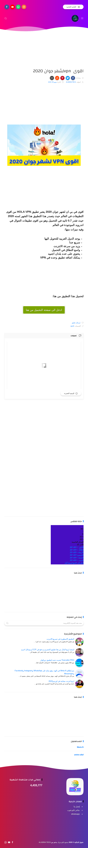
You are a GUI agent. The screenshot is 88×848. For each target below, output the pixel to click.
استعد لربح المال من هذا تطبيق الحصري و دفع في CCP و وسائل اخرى (47, 650)
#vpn (72, 326)
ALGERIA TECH (45, 842)
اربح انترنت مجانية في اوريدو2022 (61, 681)
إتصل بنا (77, 807)
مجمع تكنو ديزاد (63, 842)
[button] (73, 78)
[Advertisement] (44, 52)
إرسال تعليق (76, 323)
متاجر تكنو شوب (73, 810)
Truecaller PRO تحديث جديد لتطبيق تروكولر (57, 660)
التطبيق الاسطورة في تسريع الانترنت (60, 639)
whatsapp (75, 814)
